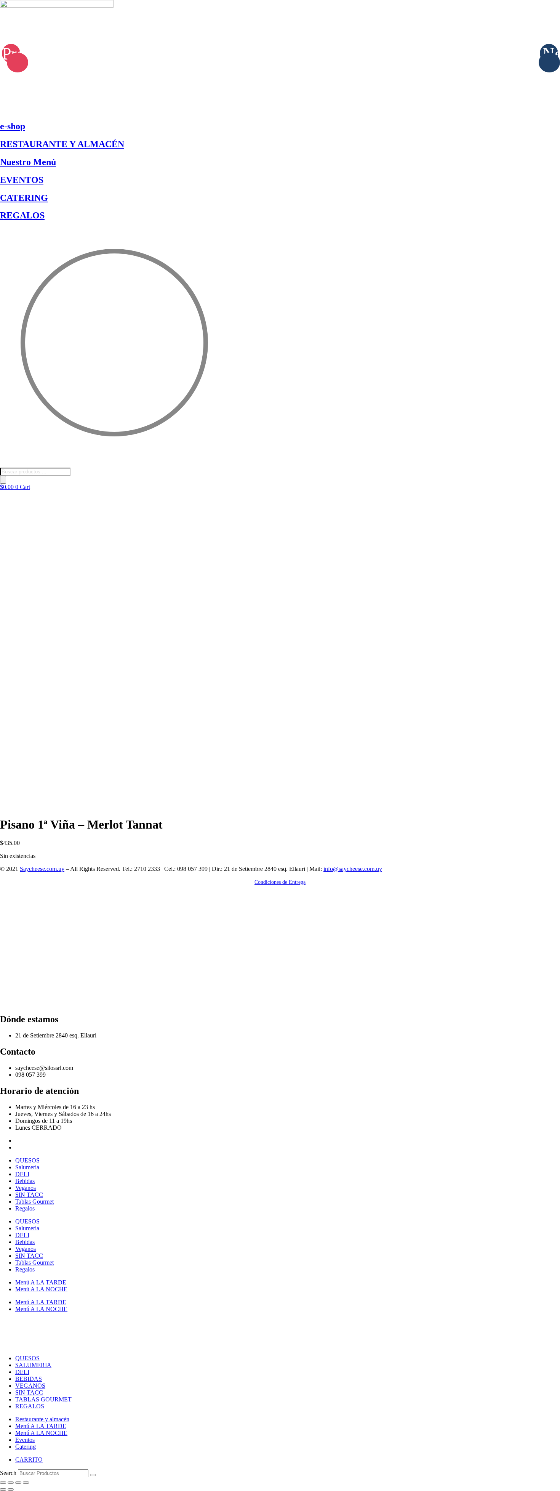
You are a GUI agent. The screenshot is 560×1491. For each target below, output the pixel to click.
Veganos (25, 1188)
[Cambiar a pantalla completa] (11, 1482)
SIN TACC (29, 1194)
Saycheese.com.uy (42, 869)
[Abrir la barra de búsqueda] (4, 464)
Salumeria (27, 1167)
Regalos (25, 1208)
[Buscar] (3, 480)
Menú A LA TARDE (40, 1282)
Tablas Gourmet (34, 1201)
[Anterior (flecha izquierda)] (3, 1489)
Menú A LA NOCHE (41, 1289)
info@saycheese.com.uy (352, 869)
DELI (22, 1174)
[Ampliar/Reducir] (3, 1482)
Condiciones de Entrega (280, 882)
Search (8, 1473)
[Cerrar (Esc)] (26, 1482)
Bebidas (25, 1181)
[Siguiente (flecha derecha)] (11, 1489)
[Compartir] (18, 1482)
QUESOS (27, 1160)
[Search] (93, 1475)
